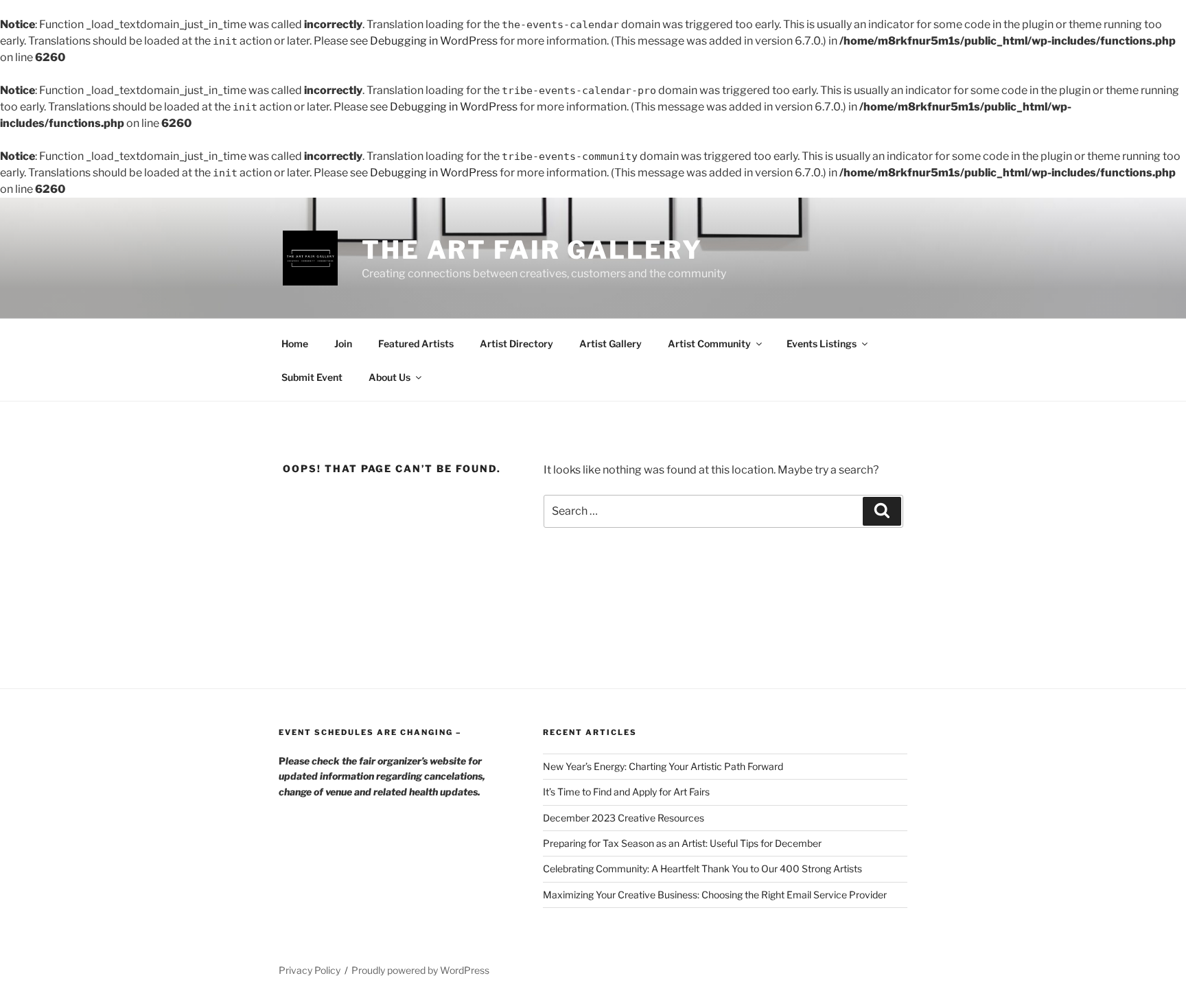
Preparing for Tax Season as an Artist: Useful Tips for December (682, 843)
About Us (389, 377)
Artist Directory (516, 343)
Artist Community (709, 343)
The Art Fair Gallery (532, 250)
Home (294, 343)
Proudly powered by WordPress (420, 970)
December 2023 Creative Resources (623, 818)
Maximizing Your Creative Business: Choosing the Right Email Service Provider (715, 894)
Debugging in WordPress (434, 40)
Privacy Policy (309, 970)
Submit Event (311, 377)
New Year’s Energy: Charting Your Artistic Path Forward (663, 766)
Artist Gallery (610, 343)
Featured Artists (416, 343)
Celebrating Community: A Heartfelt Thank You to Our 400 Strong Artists (702, 868)
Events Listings (822, 343)
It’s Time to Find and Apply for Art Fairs (626, 791)
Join (343, 343)
